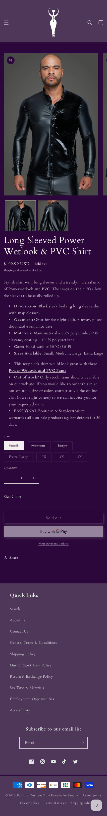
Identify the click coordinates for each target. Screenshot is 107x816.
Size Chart (12, 496)
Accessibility (20, 710)
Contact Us (19, 631)
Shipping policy (81, 803)
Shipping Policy (23, 654)
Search (15, 609)
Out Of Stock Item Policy (31, 665)
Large (65, 446)
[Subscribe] (81, 743)
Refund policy (92, 795)
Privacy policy (29, 803)
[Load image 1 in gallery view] (20, 215)
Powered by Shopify (64, 795)
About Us (18, 620)
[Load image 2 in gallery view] (53, 215)
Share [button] (13, 557)
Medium (41, 446)
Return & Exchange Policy (31, 676)
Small (16, 446)
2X (47, 457)
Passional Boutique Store (33, 795)
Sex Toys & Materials (27, 687)
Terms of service (55, 803)
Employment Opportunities (32, 699)
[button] (6, 22)
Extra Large (21, 457)
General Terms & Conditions (33, 642)
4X (82, 457)
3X (64, 457)
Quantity (10, 468)
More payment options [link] (54, 543)
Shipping (9, 270)
